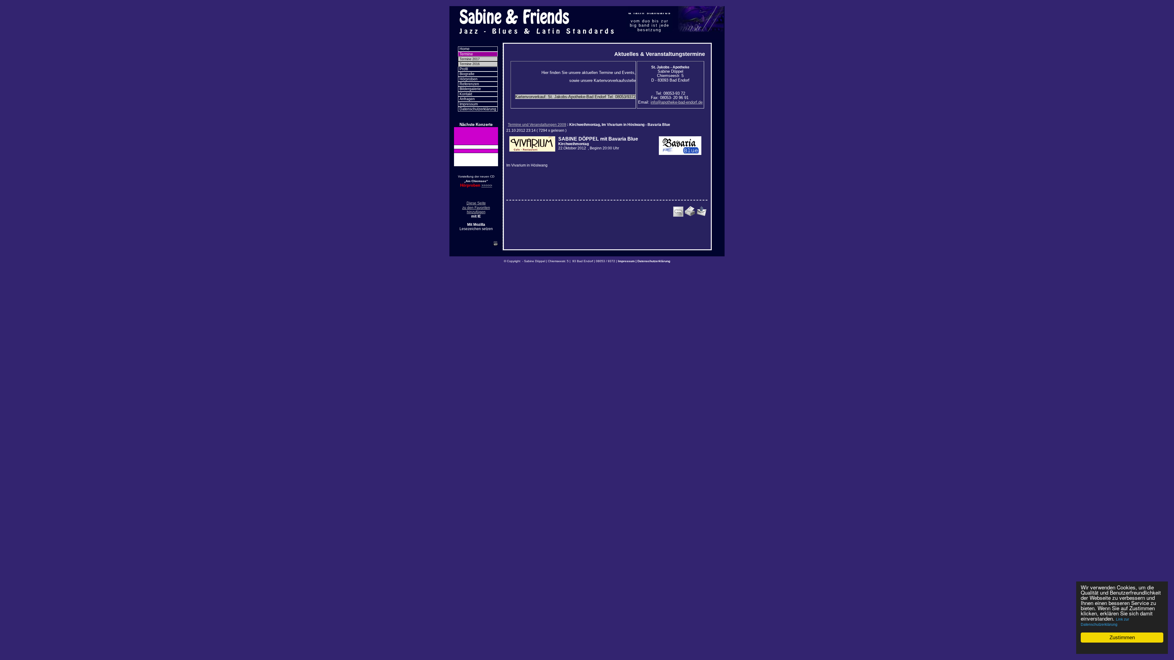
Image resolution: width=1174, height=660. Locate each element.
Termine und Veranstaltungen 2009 (537, 125)
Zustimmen (1122, 637)
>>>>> (487, 185)
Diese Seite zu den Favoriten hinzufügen (476, 207)
